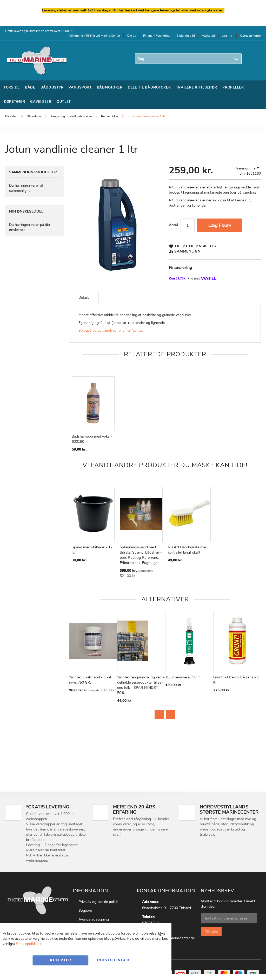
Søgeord (85, 910)
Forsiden (11, 116)
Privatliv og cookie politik (98, 901)
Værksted (208, 35)
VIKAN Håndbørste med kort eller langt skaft (187, 550)
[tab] (84, 297)
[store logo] (36, 60)
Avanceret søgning (93, 919)
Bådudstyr (34, 116)
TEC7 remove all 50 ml (183, 677)
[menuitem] (12, 87)
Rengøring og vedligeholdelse (71, 116)
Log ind (227, 35)
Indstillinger (113, 960)
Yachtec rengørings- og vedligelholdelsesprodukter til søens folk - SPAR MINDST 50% (141, 685)
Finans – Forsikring (156, 35)
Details (83, 297)
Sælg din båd (186, 35)
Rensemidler (109, 116)
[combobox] (188, 58)
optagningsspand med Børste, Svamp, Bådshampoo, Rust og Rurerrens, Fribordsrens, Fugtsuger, (141, 555)
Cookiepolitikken (29, 943)
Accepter (60, 960)
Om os (131, 35)
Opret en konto (250, 35)
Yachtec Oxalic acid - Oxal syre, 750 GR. (90, 680)
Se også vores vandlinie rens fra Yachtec (111, 330)
